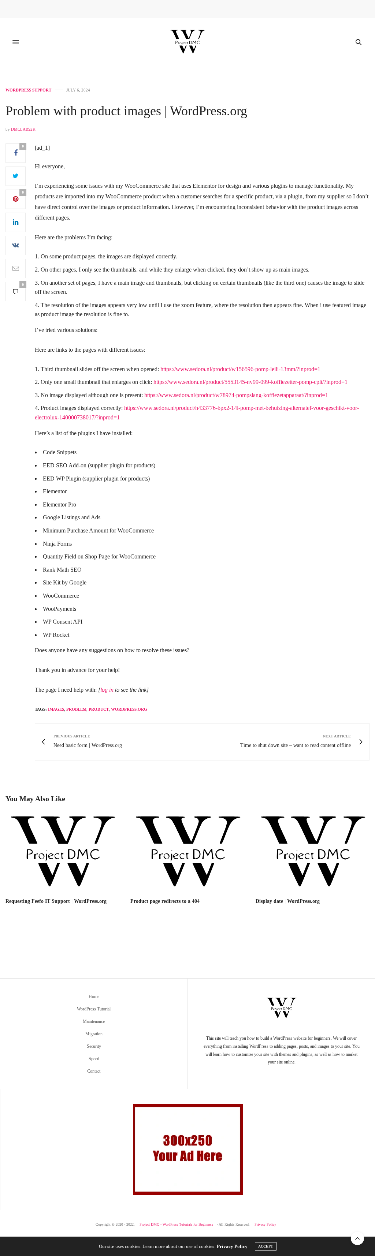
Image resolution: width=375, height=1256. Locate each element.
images (56, 709)
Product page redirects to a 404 (165, 901)
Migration (94, 1033)
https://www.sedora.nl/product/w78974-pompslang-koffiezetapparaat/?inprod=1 (236, 395)
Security (94, 1046)
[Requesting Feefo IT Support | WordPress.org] (62, 853)
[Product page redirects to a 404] (187, 853)
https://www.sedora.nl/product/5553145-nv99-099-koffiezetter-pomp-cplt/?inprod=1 (250, 382)
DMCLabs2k (23, 129)
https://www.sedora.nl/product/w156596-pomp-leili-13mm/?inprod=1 (240, 369)
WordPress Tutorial (94, 1009)
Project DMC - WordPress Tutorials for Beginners (176, 1224)
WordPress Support (28, 90)
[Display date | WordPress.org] (313, 853)
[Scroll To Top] (357, 1238)
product (99, 709)
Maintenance (94, 1021)
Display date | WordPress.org (288, 901)
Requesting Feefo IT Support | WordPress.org (56, 901)
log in (107, 690)
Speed (94, 1058)
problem (76, 709)
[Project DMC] (187, 42)
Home (94, 996)
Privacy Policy (265, 1224)
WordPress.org (129, 709)
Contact (93, 1071)
